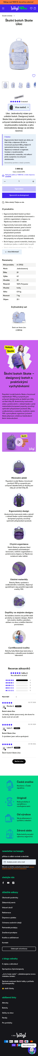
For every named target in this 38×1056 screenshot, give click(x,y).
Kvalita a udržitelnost (10, 938)
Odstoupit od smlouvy (19, 949)
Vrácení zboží (7, 908)
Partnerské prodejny (9, 928)
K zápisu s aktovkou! (10, 964)
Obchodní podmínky (10, 898)
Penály (4, 1018)
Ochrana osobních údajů (11, 923)
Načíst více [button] (19, 761)
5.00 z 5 (24, 673)
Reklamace (6, 913)
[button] (35, 8)
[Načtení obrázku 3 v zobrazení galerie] (20, 85)
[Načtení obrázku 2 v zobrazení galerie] (13, 85)
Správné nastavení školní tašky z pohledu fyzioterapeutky (18, 983)
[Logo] (19, 8)
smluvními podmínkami (19, 868)
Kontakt (5, 943)
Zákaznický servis (8, 903)
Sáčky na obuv (8, 1013)
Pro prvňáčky (7, 1023)
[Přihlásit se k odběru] (33, 862)
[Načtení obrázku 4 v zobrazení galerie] (28, 85)
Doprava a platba (9, 918)
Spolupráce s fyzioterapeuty (13, 969)
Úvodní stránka (7, 16)
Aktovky (5, 1003)
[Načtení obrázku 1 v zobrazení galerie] (5, 85)
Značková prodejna (9, 933)
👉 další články (8, 988)
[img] (7, 703)
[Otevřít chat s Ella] (32, 1050)
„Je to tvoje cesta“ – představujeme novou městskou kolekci (18, 975)
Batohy (5, 1008)
